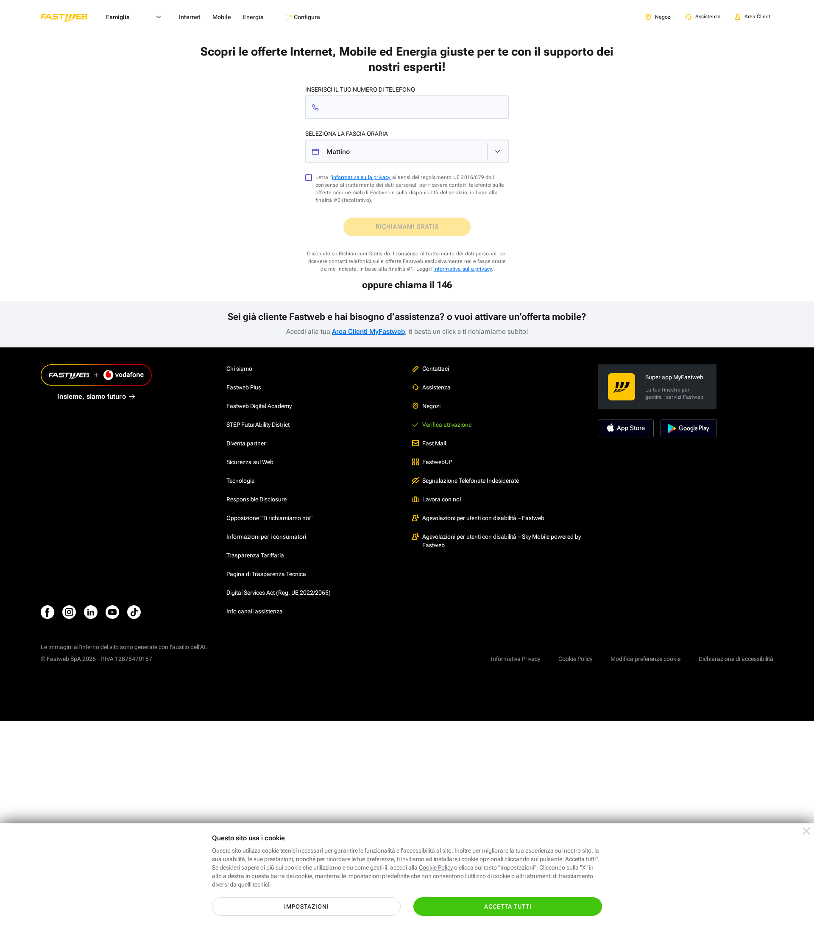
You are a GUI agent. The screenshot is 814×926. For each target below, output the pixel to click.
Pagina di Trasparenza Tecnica (266, 574)
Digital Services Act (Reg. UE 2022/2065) (278, 592)
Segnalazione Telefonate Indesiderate (470, 480)
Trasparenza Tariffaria (255, 555)
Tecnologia (240, 480)
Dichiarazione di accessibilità (736, 658)
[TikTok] (134, 612)
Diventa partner (246, 443)
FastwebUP (437, 462)
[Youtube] (112, 612)
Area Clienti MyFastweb (368, 331)
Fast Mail (434, 443)
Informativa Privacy (515, 658)
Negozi (431, 406)
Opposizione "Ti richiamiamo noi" (269, 518)
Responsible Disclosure (256, 499)
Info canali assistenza (254, 611)
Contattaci (435, 368)
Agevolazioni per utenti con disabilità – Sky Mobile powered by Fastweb (501, 540)
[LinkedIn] (91, 612)
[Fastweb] (71, 17)
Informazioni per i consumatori (266, 536)
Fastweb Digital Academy (259, 406)
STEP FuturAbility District (258, 424)
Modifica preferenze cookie (645, 658)
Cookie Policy (575, 658)
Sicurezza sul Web (249, 462)
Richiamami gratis (407, 226)
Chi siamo (239, 368)
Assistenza (436, 387)
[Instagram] (69, 612)
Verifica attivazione (446, 424)
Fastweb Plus (243, 387)
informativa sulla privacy (361, 177)
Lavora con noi (441, 499)
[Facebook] (47, 612)
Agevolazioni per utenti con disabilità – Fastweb (483, 518)
